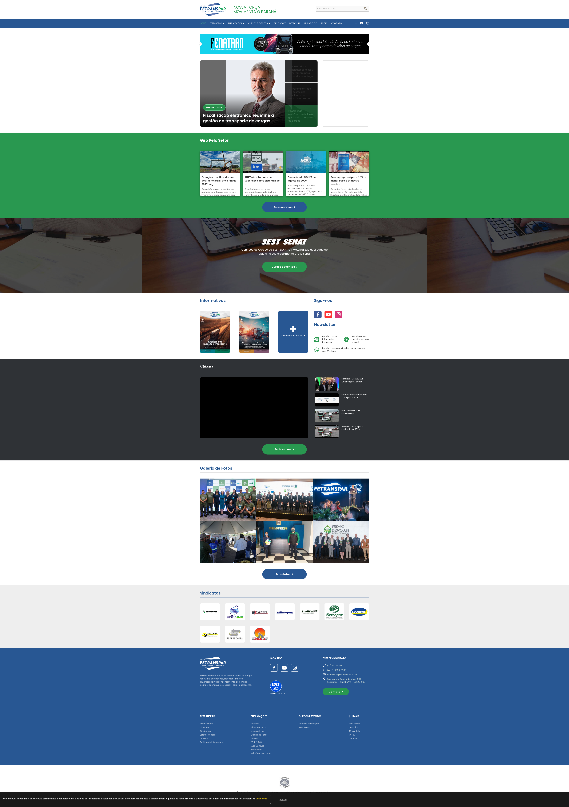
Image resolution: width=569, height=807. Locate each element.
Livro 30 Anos (257, 745)
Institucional (206, 723)
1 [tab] (268, 52)
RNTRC (324, 23)
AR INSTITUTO (310, 23)
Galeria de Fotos (259, 734)
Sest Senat (304, 727)
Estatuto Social (207, 734)
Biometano (256, 749)
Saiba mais (261, 798)
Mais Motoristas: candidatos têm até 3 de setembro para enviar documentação (242, 116)
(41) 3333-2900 (335, 665)
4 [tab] (282, 52)
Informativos (257, 731)
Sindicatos (205, 731)
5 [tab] (286, 52)
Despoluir (353, 727)
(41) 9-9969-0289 (336, 670)
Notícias (255, 723)
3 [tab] (277, 52)
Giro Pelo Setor (258, 727)
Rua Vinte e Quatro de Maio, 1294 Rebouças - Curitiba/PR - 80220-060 (346, 680)
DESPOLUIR (294, 23)
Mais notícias (214, 102)
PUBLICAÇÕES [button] (235, 23)
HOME (203, 23)
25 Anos (204, 738)
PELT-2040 (256, 742)
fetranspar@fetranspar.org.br (342, 674)
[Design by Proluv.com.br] (284, 782)
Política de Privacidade (211, 742)
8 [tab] (300, 52)
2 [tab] (273, 52)
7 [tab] (295, 52)
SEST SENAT (280, 23)
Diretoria (204, 727)
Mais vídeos (283, 449)
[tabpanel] (284, 44)
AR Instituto (355, 731)
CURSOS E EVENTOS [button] (258, 23)
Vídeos (254, 738)
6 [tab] (291, 52)
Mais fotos (283, 574)
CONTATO (336, 23)
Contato (335, 691)
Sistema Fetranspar (309, 723)
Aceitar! (282, 799)
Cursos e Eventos (283, 267)
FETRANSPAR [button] (216, 23)
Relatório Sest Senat (261, 753)
